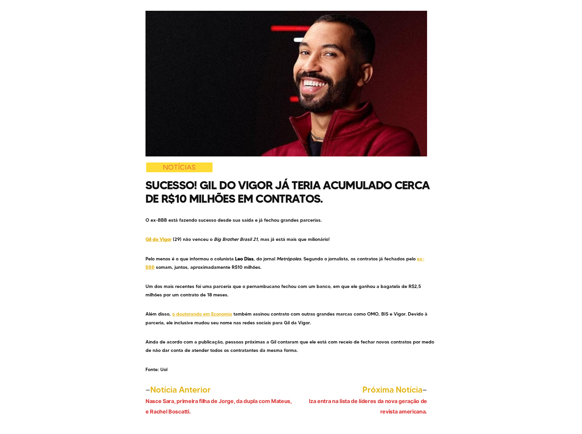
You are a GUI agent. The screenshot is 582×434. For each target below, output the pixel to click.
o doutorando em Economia (202, 314)
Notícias (179, 167)
